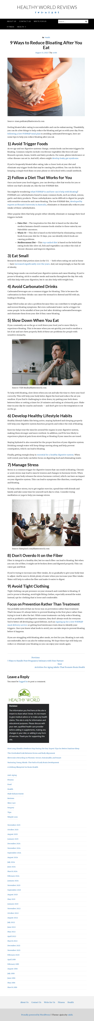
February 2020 (13, 955)
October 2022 (13, 913)
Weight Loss (12, 817)
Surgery (10, 808)
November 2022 (14, 908)
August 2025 (12, 834)
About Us (11, 21)
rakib (70, 1015)
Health (20, 27)
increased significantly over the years (32, 264)
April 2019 (11, 959)
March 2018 (12, 987)
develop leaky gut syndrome (65, 158)
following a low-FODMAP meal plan (23, 134)
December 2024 (13, 844)
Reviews (10, 798)
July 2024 (11, 862)
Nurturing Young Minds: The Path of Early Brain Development (33, 762)
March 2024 (12, 871)
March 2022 (12, 941)
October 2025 (12, 830)
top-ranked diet (50, 242)
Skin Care (11, 803)
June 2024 (11, 867)
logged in (23, 681)
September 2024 (14, 853)
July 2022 (11, 922)
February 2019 (13, 964)
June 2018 (11, 978)
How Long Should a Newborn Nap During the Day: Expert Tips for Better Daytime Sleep (43, 748)
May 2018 (11, 983)
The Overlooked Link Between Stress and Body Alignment (31, 753)
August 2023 (12, 895)
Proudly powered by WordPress (35, 1015)
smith (55, 52)
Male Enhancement (15, 794)
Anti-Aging (12, 775)
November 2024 (14, 848)
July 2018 (11, 973)
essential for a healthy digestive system (55, 455)
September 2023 (14, 890)
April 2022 (11, 936)
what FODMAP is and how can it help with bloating (53, 192)
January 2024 (13, 881)
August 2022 (12, 918)
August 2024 (12, 857)
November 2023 (13, 885)
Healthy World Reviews (47, 7)
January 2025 (12, 839)
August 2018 (12, 969)
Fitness (10, 27)
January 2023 (12, 904)
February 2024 (13, 876)
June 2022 (11, 927)
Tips (9, 812)
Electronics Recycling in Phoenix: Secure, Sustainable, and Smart (34, 758)
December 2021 (13, 946)
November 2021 (13, 950)
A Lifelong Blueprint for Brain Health (22, 767)
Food (9, 784)
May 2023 (11, 899)
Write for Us (40, 21)
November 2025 (13, 825)
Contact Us (25, 21)
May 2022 (11, 932)
